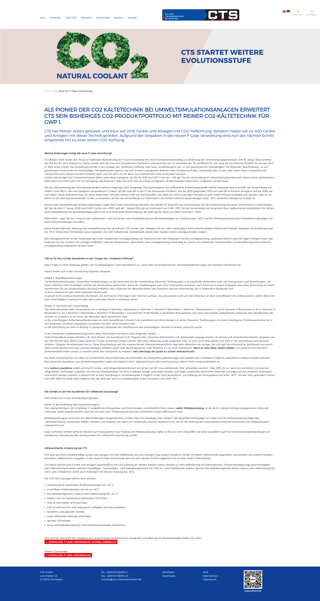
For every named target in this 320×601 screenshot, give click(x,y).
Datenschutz (210, 575)
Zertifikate (168, 572)
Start (43, 17)
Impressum (209, 579)
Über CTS (70, 17)
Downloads (102, 17)
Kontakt (132, 17)
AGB (205, 572)
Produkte (55, 17)
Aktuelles (86, 17)
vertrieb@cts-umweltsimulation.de (121, 579)
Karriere (118, 17)
